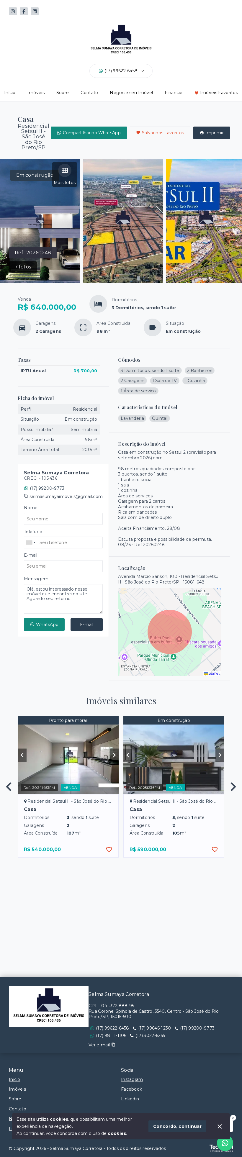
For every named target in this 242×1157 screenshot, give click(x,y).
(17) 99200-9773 (47, 488)
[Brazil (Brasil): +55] (31, 542)
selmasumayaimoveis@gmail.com (66, 496)
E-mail (87, 624)
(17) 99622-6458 (121, 70)
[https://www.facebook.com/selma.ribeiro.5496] (24, 11)
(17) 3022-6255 (150, 1035)
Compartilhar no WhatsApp (92, 132)
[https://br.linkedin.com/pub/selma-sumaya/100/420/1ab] (35, 11)
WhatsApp (47, 624)
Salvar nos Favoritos (163, 132)
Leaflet (214, 673)
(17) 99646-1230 (154, 1028)
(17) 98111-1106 (111, 1035)
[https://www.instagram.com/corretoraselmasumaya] (13, 11)
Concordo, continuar (177, 1126)
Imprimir (214, 132)
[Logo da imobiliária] (49, 1006)
